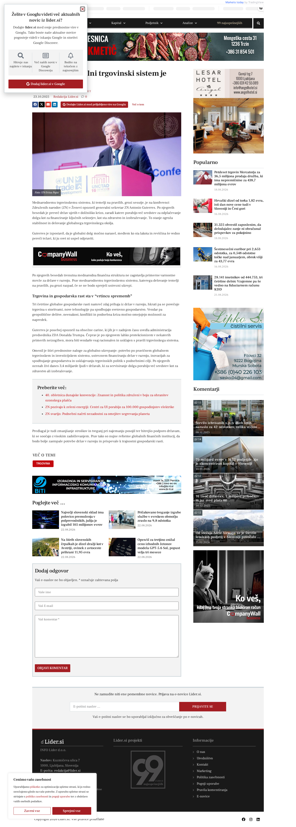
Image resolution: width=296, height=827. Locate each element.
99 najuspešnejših (229, 23)
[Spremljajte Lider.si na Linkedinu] (258, 819)
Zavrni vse (32, 811)
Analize (187, 23)
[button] (258, 23)
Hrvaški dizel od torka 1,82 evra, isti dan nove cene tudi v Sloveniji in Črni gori (239, 205)
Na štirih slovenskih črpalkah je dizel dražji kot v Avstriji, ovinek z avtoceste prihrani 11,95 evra (82, 546)
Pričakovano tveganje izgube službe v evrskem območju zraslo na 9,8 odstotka (159, 516)
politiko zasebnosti (37, 796)
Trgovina (43, 463)
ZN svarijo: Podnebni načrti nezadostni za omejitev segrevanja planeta (97, 414)
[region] (52, 796)
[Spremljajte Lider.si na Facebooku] (243, 819)
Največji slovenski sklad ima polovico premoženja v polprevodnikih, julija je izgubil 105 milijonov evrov (82, 518)
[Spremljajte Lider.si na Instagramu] (251, 819)
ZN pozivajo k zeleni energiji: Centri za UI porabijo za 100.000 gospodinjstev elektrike (109, 407)
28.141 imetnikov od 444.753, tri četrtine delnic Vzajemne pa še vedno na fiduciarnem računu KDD (238, 283)
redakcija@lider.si (67, 770)
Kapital (116, 23)
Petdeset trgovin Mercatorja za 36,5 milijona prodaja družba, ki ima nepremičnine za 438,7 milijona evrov (238, 178)
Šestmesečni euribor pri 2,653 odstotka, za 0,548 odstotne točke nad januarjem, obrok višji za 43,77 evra (238, 255)
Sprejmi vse (72, 811)
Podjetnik (151, 23)
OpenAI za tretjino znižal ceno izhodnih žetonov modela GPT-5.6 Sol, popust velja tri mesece (159, 546)
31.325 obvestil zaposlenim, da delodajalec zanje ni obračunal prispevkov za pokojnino (237, 229)
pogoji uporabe (61, 796)
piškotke (35, 787)
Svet (87, 91)
